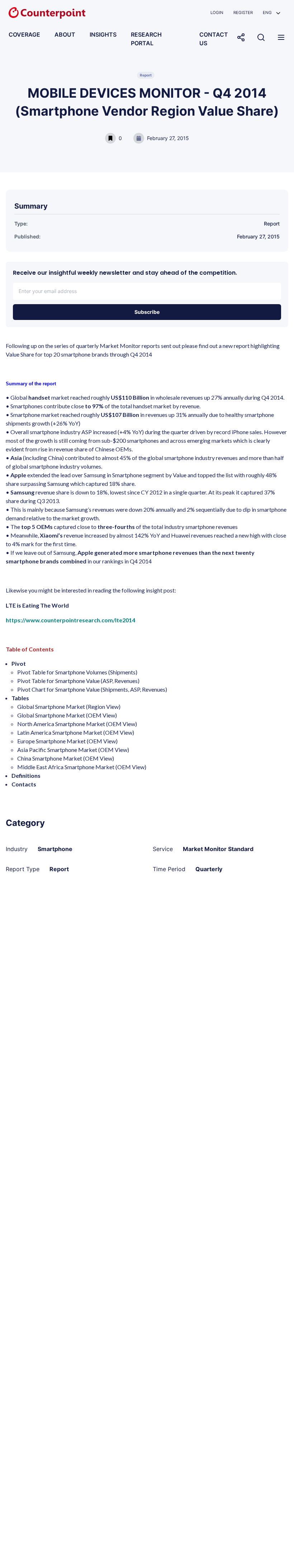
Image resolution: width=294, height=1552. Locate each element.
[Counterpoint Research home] (47, 13)
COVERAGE (24, 34)
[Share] (241, 37)
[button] (271, 13)
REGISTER (243, 12)
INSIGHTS (103, 34)
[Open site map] (281, 37)
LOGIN (216, 12)
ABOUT (64, 34)
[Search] (261, 37)
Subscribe (147, 312)
